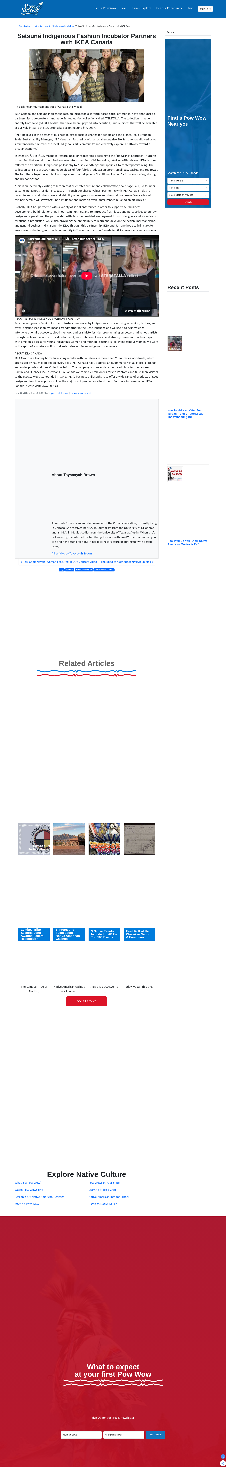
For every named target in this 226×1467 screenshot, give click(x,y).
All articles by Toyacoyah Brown (72, 553)
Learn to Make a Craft (102, 1190)
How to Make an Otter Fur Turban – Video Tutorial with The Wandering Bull (185, 414)
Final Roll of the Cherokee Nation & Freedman (138, 934)
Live (123, 8)
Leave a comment (81, 393)
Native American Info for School (109, 1197)
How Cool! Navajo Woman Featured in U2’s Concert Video (60, 562)
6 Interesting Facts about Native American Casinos (68, 934)
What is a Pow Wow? (28, 1182)
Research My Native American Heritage (39, 1197)
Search (188, 202)
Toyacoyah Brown (58, 393)
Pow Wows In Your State (104, 1182)
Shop (190, 8)
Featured (28, 26)
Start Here (205, 9)
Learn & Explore (141, 8)
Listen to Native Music (103, 1204)
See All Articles (86, 1001)
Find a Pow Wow (105, 8)
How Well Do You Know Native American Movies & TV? (187, 542)
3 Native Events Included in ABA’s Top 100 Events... (104, 934)
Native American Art (43, 26)
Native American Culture (63, 26)
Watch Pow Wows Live (29, 1190)
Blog (21, 26)
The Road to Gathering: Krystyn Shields (126, 562)
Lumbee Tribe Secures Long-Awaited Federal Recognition (32, 934)
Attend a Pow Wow (27, 1204)
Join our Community (169, 8)
